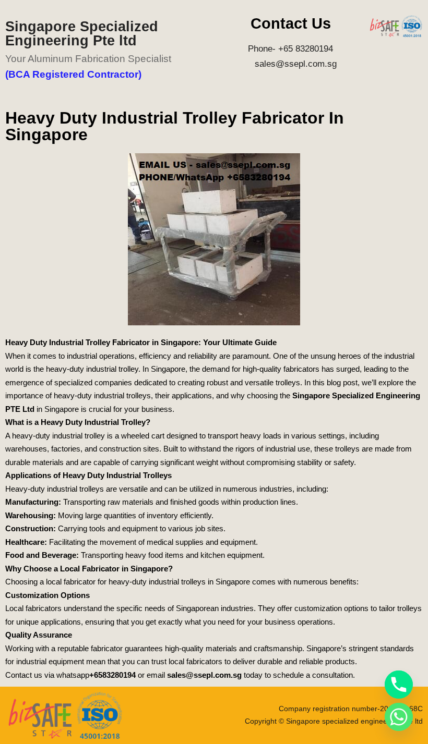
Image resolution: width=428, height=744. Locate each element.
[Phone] (399, 684)
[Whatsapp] (399, 717)
